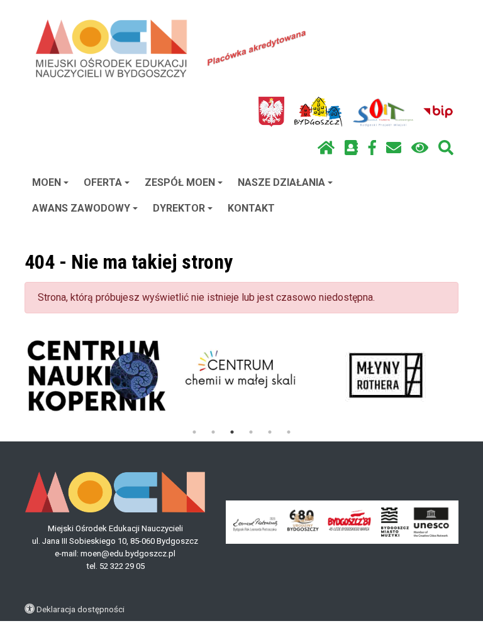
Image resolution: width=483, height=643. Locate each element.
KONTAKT (251, 208)
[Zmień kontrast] (419, 148)
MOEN (46, 182)
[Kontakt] (393, 148)
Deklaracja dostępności (80, 609)
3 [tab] (232, 432)
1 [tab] (194, 432)
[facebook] (372, 148)
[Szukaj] (445, 148)
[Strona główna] (326, 148)
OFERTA (103, 182)
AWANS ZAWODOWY (81, 208)
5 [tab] (270, 432)
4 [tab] (251, 432)
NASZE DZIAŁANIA (281, 182)
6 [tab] (288, 432)
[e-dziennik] (351, 148)
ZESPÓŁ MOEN (180, 182)
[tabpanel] (96, 375)
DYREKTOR (179, 208)
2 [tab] (213, 432)
